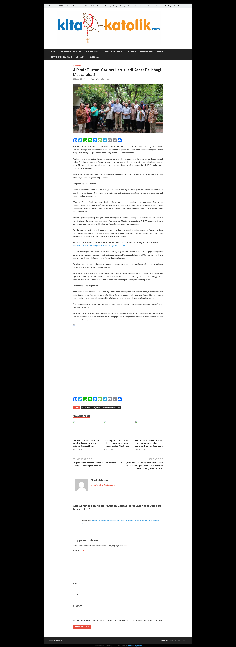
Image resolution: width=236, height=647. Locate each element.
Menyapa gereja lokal (112, 407)
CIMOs (98, 407)
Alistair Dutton (88, 407)
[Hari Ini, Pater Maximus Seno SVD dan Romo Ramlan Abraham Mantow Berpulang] (149, 422)
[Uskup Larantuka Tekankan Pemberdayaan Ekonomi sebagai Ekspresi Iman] (87, 422)
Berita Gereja (78, 65)
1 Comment (105, 79)
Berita (142, 6)
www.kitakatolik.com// (99, 245)
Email (76, 595)
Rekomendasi (133, 6)
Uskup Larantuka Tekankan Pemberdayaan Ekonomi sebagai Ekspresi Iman (86, 443)
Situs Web (77, 606)
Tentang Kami (95, 6)
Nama (76, 583)
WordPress (173, 640)
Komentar (78, 551)
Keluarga (123, 6)
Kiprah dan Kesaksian (155, 6)
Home (69, 6)
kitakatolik (95, 79)
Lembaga (168, 6)
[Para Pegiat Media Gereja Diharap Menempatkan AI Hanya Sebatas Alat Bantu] (118, 422)
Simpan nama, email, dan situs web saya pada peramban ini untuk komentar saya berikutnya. (118, 620)
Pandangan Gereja (111, 6)
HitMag (183, 640)
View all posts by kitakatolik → (103, 485)
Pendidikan (178, 6)
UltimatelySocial (135, 645)
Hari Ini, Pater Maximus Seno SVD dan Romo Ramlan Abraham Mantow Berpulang (149, 443)
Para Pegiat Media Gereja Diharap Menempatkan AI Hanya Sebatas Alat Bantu (116, 443)
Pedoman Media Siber (80, 6)
